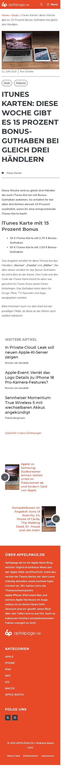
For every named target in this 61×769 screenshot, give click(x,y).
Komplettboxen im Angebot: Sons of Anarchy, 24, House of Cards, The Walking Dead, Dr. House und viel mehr (26, 519)
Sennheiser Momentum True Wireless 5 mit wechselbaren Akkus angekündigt (28, 405)
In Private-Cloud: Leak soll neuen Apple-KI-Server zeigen (29, 352)
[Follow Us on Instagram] (15, 717)
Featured (20, 83)
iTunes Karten (14, 173)
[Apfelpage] (15, 4)
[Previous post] (5, 477)
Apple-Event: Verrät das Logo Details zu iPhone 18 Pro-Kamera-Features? (29, 377)
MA (7, 675)
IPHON (9, 663)
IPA (7, 669)
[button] (41, 4)
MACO (9, 688)
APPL (8, 656)
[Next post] (56, 519)
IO (6, 682)
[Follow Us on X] (8, 717)
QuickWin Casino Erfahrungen (23, 433)
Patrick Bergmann (15, 417)
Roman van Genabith (17, 362)
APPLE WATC (13, 694)
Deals (7, 83)
